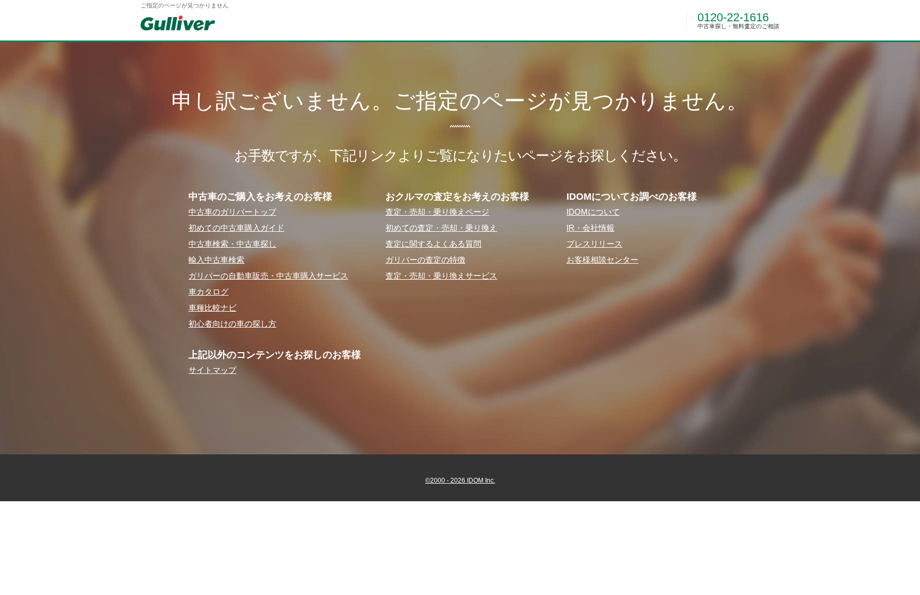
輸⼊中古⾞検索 (216, 259)
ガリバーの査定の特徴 (425, 259)
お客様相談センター (602, 259)
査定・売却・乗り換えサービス (441, 275)
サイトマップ (212, 369)
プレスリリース (594, 243)
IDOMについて (593, 211)
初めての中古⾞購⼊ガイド (236, 227)
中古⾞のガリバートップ (232, 211)
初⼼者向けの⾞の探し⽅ (232, 323)
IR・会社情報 (590, 227)
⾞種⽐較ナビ (212, 307)
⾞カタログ (208, 291)
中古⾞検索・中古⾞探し (232, 243)
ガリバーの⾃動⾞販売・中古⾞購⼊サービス (268, 275)
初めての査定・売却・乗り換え (441, 227)
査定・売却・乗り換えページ (437, 211)
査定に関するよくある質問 (433, 243)
